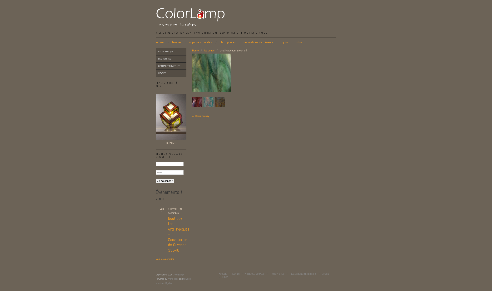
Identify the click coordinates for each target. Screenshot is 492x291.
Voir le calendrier (165, 259)
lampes (176, 42)
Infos (299, 42)
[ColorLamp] (190, 16)
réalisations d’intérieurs (258, 42)
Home (195, 50)
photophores (228, 42)
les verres (164, 58)
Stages (162, 73)
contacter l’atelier (169, 65)
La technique (165, 51)
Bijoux (284, 42)
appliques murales (200, 42)
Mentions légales (164, 283)
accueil (160, 42)
